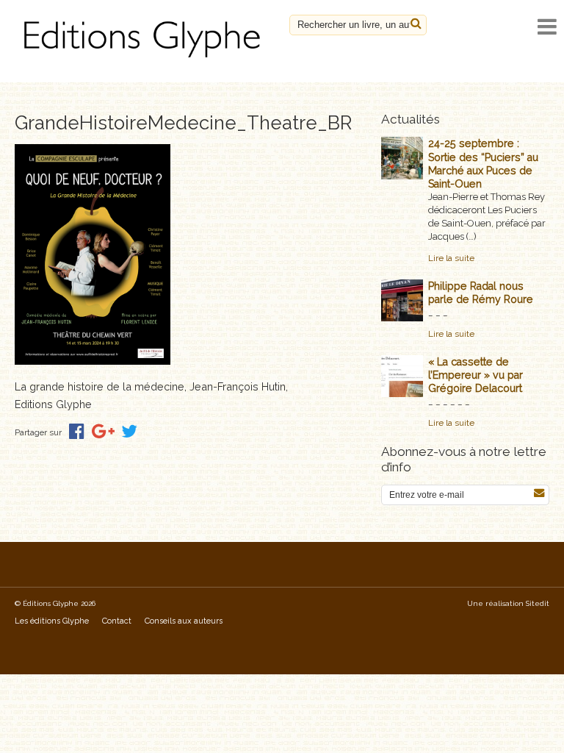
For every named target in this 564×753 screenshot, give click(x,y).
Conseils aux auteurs (184, 621)
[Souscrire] (539, 493)
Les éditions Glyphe (52, 621)
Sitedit (537, 603)
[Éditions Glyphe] (145, 58)
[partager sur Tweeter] (129, 431)
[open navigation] (547, 27)
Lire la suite (451, 258)
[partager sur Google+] (103, 431)
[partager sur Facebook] (76, 431)
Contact (116, 621)
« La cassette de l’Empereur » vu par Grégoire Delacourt (475, 375)
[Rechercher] (416, 23)
